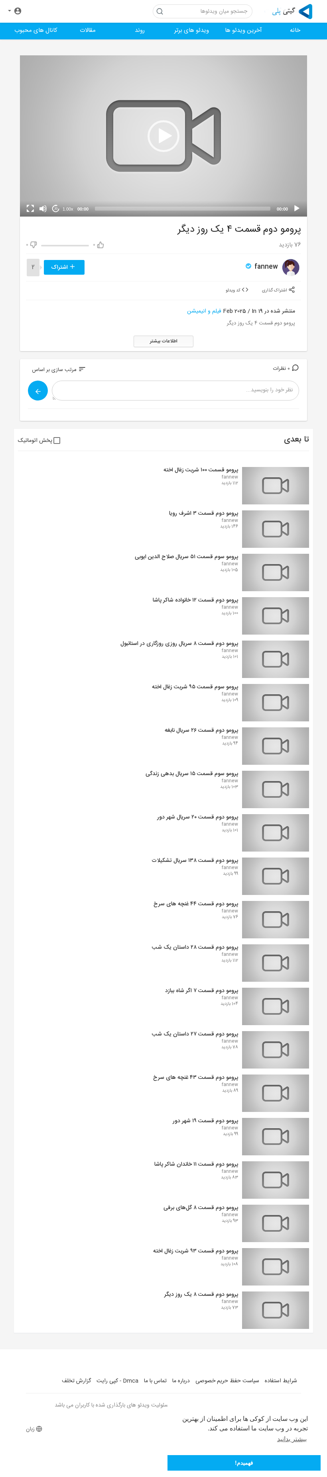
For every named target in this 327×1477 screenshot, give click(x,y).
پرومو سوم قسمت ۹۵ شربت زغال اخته (195, 687)
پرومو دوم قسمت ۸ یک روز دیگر (201, 1294)
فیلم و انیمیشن (204, 311)
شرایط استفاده (281, 1381)
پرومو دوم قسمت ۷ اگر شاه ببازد (201, 991)
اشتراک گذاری (275, 290)
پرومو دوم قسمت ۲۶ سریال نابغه (201, 730)
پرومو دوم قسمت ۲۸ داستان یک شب (195, 947)
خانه (295, 30)
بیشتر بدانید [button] (292, 1439)
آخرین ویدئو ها (243, 30)
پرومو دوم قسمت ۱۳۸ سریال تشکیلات (195, 860)
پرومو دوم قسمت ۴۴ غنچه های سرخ (196, 904)
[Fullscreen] (30, 209)
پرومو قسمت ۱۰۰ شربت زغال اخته (201, 470)
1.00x (68, 209)
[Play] (297, 209)
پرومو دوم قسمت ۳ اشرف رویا (203, 513)
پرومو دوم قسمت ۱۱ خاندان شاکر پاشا (196, 1164)
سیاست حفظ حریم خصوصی (227, 1381)
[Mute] (43, 209)
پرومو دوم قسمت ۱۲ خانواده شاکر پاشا (195, 600)
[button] (15, 11)
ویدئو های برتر (191, 30)
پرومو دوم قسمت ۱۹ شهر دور (205, 1121)
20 (55, 209)
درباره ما (181, 1381)
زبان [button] (30, 1429)
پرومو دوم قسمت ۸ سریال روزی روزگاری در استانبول (179, 644)
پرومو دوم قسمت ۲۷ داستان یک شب (195, 1034)
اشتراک (60, 267)
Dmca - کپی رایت (117, 1381)
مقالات (88, 30)
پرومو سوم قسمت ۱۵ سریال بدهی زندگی (192, 774)
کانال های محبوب (35, 30)
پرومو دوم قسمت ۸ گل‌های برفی (201, 1208)
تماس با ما (155, 1381)
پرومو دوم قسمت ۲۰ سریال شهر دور (197, 817)
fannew (265, 267)
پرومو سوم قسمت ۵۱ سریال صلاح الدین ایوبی (186, 557)
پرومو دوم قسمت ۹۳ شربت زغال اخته (195, 1251)
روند (140, 30)
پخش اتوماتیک (35, 441)
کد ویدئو (234, 290)
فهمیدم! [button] (244, 1462)
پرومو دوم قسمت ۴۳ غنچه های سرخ (195, 1077)
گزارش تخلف (76, 1381)
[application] (163, 136)
